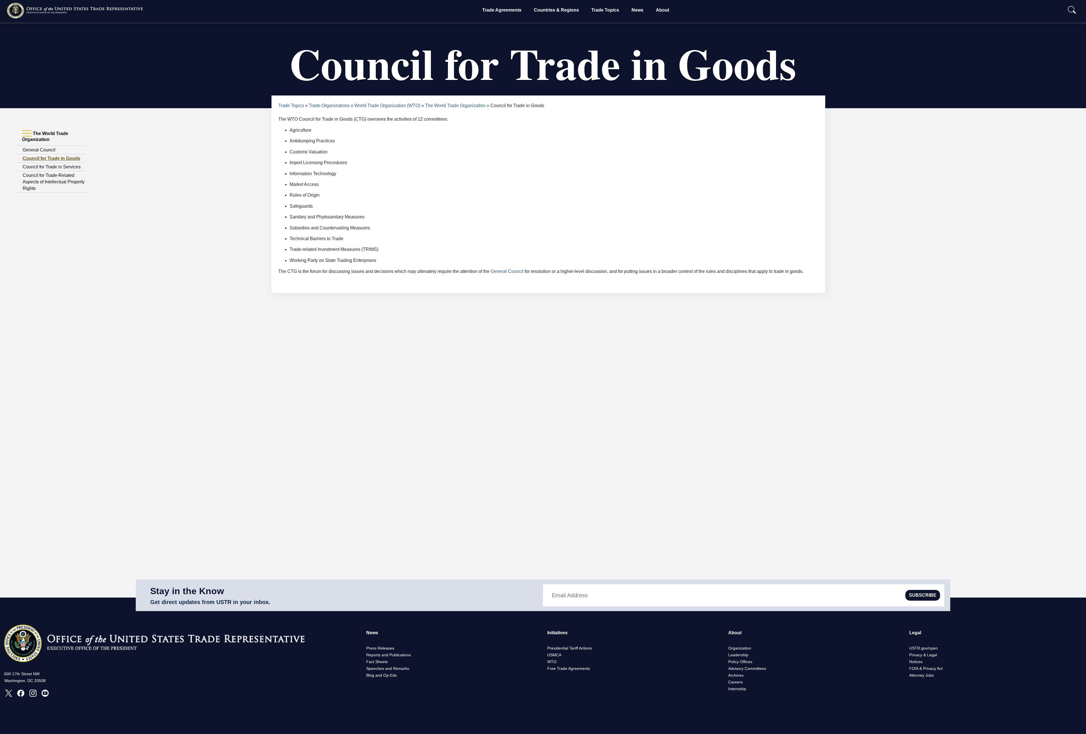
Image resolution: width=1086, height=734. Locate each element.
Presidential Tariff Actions (569, 648)
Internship (737, 689)
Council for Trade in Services (52, 166)
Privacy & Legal (923, 655)
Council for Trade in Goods (51, 158)
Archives (736, 675)
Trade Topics (605, 10)
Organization (739, 648)
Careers (735, 682)
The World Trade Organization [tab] (45, 136)
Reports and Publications (388, 655)
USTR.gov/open (923, 648)
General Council (39, 149)
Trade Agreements (502, 10)
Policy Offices (740, 661)
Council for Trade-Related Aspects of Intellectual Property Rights (54, 182)
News (637, 10)
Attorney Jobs (921, 675)
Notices (916, 661)
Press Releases (380, 648)
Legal (915, 632)
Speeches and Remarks (387, 668)
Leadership (738, 655)
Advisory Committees (747, 668)
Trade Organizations (329, 105)
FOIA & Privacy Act (926, 668)
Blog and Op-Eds (381, 675)
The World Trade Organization (455, 105)
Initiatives (557, 632)
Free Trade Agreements (568, 668)
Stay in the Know (187, 591)
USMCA (554, 655)
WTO (552, 661)
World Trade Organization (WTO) (387, 105)
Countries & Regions (556, 10)
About (662, 10)
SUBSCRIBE (922, 595)
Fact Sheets (377, 661)
